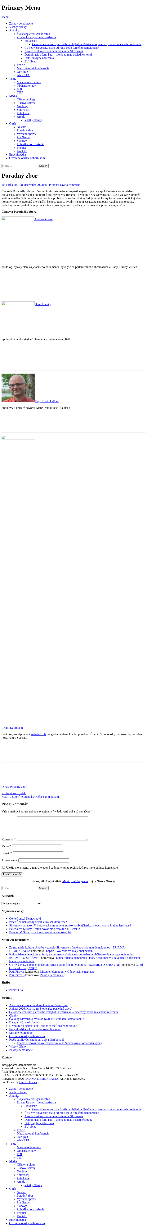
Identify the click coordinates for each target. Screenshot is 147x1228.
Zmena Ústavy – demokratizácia (36, 37)
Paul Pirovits (50, 184)
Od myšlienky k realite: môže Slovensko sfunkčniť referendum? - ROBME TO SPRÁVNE (64, 964)
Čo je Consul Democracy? (25, 918)
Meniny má (75, 881)
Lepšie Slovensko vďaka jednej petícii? (69, 951)
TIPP (20, 92)
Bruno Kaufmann (12, 727)
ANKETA (23, 75)
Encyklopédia (17, 154)
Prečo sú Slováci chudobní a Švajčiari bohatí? (36, 1039)
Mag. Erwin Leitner (47, 401)
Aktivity (14, 30)
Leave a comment (69, 184)
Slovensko (30, 40)
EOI (19, 89)
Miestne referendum (29, 82)
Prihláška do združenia (30, 144)
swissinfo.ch (38, 734)
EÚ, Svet (30, 61)
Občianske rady (26, 85)
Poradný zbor (25, 130)
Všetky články (18, 27)
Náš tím (21, 127)
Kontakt (22, 151)
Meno (6, 846)
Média (13, 96)
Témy (12, 78)
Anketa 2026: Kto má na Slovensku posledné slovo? (41, 1008)
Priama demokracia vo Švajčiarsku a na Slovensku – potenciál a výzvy (59, 1043)
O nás (12, 123)
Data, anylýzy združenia (39, 58)
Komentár (9, 839)
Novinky (22, 106)
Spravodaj (23, 109)
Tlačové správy (26, 102)
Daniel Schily (43, 304)
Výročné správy (26, 133)
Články (13, 1015)
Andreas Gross (43, 219)
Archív (21, 116)
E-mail (7, 853)
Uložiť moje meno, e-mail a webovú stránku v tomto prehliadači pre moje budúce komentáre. (62, 867)
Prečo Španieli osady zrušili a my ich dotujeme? (38, 922)
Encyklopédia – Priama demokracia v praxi (35, 1029)
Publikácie (23, 113)
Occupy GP (24, 71)
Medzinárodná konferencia (33, 68)
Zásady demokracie (21, 23)
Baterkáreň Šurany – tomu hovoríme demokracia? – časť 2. (45, 928)
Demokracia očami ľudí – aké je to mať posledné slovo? (58, 54)
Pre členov (23, 137)
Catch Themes (28, 1082)
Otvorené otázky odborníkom (27, 158)
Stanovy (22, 140)
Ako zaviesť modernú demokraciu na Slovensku (53, 51)
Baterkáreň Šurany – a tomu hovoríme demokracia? (40, 932)
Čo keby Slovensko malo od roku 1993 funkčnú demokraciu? (61, 47)
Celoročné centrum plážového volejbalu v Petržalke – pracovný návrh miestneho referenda (86, 44)
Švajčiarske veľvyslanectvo (33, 33)
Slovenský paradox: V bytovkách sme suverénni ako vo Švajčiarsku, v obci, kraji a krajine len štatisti (70, 925)
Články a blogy (26, 99)
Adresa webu (10, 860)
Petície (21, 64)
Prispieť (21, 147)
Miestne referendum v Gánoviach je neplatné (67, 971)
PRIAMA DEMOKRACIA (41, 1078)
